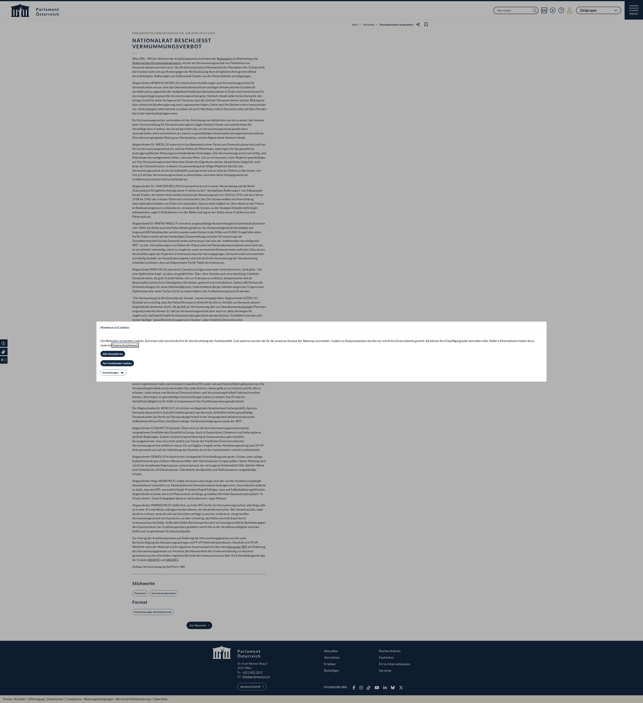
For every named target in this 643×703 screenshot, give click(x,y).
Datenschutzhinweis (125, 345)
